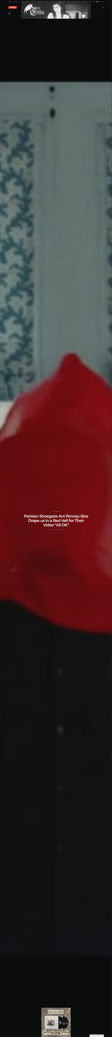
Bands (16, 1)
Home (10, 1)
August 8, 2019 (51, 529)
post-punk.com (60, 529)
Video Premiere (56, 511)
